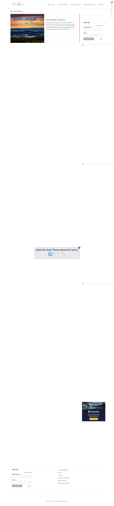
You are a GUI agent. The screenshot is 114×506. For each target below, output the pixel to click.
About (101, 4)
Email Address (88, 27)
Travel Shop (51, 4)
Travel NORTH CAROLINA (55, 20)
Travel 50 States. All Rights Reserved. (61, 501)
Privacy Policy (62, 480)
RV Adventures (75, 4)
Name (85, 33)
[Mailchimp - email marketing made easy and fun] (100, 39)
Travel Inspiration (89, 4)
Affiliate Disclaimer (63, 477)
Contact (60, 475)
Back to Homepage (63, 470)
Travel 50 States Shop (64, 483)
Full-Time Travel (63, 4)
